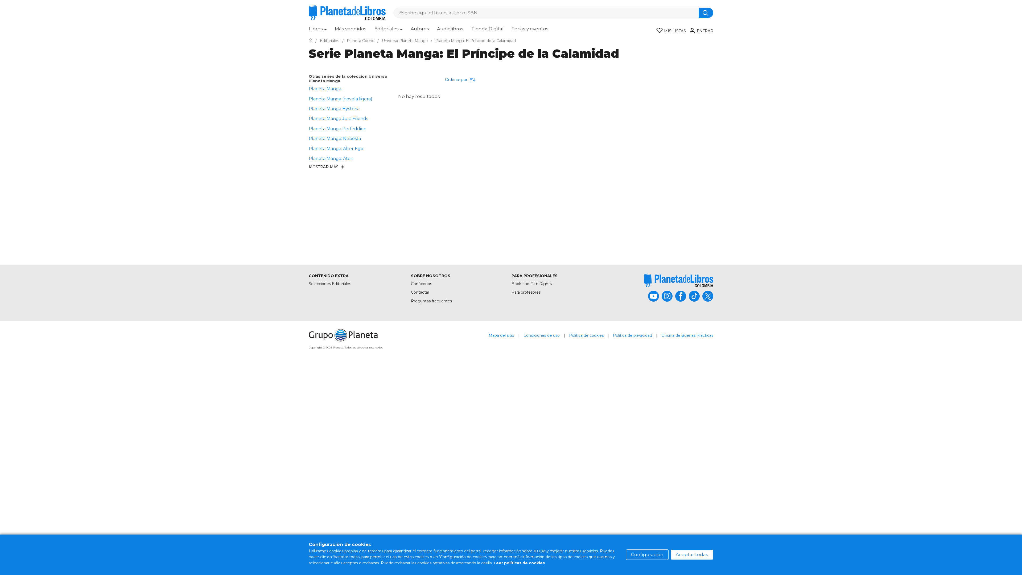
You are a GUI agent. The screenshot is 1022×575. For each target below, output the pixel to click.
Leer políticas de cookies (519, 563)
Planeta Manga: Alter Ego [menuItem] (336, 148)
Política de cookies (586, 335)
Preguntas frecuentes (431, 301)
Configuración (647, 554)
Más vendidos (350, 28)
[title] (678, 280)
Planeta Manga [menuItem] (325, 88)
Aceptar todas (692, 554)
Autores (420, 28)
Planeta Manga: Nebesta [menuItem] (335, 138)
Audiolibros (450, 28)
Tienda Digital (487, 28)
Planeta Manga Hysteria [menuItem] (334, 108)
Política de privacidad (632, 335)
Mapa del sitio (501, 335)
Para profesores (526, 292)
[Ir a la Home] (310, 40)
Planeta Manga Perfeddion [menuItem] (337, 128)
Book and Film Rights (532, 283)
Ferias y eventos (530, 28)
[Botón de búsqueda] (706, 13)
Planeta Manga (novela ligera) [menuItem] (340, 98)
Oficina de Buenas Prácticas (687, 335)
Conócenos (421, 283)
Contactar (420, 292)
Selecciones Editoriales (330, 283)
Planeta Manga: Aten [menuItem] (331, 158)
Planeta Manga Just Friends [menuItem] (338, 118)
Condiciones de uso (542, 335)
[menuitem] (318, 30)
